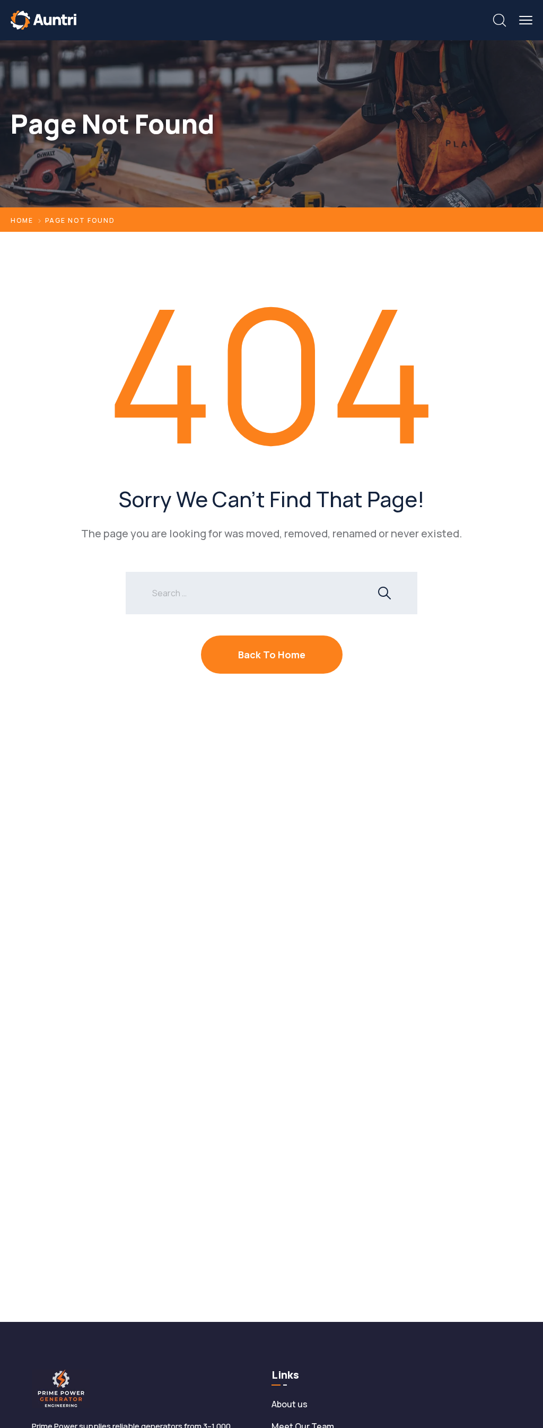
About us (290, 1404)
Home (22, 220)
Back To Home (271, 654)
